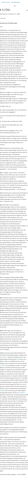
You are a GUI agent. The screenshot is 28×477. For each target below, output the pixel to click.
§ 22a (17, 359)
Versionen (3, 18)
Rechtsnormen (5, 2)
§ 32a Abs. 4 (4, 357)
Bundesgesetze (15, 2)
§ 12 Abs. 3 (3, 365)
